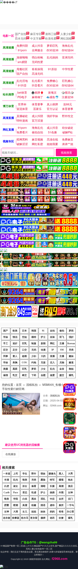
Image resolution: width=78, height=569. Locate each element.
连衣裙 (6, 518)
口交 (24, 349)
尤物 (61, 362)
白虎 (6, 486)
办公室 (70, 511)
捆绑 (43, 518)
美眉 (24, 505)
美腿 (5, 368)
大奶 (43, 356)
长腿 (52, 486)
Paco (15, 492)
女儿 (24, 511)
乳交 (15, 375)
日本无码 (20, 38)
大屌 (15, 511)
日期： (46, 400)
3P (52, 349)
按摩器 (15, 518)
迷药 (52, 518)
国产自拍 (20, 34)
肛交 (5, 349)
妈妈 (52, 511)
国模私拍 (32, 385)
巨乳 (24, 343)
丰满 (6, 479)
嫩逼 (71, 362)
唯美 (24, 479)
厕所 (61, 505)
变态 (24, 492)
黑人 (61, 473)
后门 (70, 498)
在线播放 (10, 454)
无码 (33, 349)
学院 (15, 498)
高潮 (61, 486)
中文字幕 (35, 38)
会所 (61, 498)
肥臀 (6, 505)
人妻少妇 (66, 34)
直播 (52, 356)
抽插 (52, 492)
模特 (33, 337)
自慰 (43, 375)
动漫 (43, 349)
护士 (43, 337)
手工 (5, 343)
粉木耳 (24, 518)
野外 (33, 473)
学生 (24, 473)
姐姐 (33, 511)
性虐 (33, 492)
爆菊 (61, 479)
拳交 (24, 375)
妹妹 (43, 511)
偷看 (33, 486)
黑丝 (33, 498)
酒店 (70, 486)
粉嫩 (33, 505)
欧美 (15, 330)
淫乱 (43, 498)
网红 (52, 343)
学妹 (5, 337)
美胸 (15, 362)
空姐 (24, 337)
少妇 (33, 356)
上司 (15, 473)
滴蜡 (43, 486)
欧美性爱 (50, 38)
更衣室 (33, 518)
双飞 (61, 337)
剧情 (43, 343)
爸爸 (61, 511)
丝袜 (52, 337)
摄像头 (52, 473)
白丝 (24, 498)
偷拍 (61, 330)
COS (24, 362)
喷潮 (15, 505)
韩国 (33, 330)
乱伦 (52, 368)
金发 (61, 368)
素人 (15, 356)
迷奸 (15, 343)
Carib (7, 492)
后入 (52, 362)
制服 (33, 343)
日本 (24, 330)
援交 (61, 375)
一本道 (6, 473)
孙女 (24, 486)
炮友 (70, 479)
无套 (43, 362)
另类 (71, 349)
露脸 (43, 479)
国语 (43, 505)
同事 (5, 356)
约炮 (33, 362)
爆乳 (71, 375)
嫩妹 (71, 356)
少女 (43, 368)
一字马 (70, 505)
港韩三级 (50, 34)
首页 (19, 385)
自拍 (52, 330)
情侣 (15, 337)
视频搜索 (66, 152)
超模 (24, 356)
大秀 (70, 473)
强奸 (71, 337)
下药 (33, 375)
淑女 (15, 486)
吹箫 (61, 518)
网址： (46, 405)
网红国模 (66, 38)
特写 (52, 479)
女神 (70, 492)
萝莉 (71, 330)
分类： (46, 395)
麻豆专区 (35, 34)
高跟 (15, 368)
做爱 (52, 375)
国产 (5, 330)
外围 (61, 492)
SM (62, 349)
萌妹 (43, 473)
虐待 (52, 505)
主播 (61, 343)
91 (43, 330)
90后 (52, 498)
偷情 (5, 375)
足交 (15, 349)
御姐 (71, 368)
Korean (71, 343)
